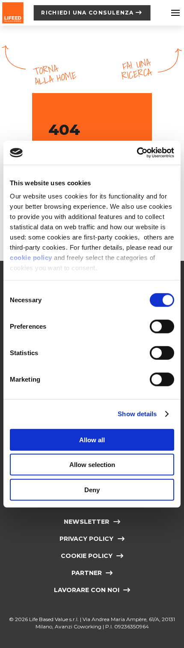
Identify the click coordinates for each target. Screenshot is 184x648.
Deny (92, 489)
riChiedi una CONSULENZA (87, 12)
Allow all (92, 439)
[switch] (162, 326)
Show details (137, 413)
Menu (175, 13)
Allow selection (92, 464)
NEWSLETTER (86, 521)
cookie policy (31, 257)
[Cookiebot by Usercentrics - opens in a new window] (136, 152)
